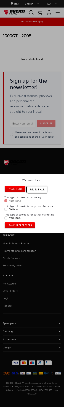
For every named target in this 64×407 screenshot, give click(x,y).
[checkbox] (5, 200)
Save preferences (20, 225)
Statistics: (14, 209)
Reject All (37, 189)
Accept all (16, 188)
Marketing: (15, 218)
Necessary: (15, 200)
